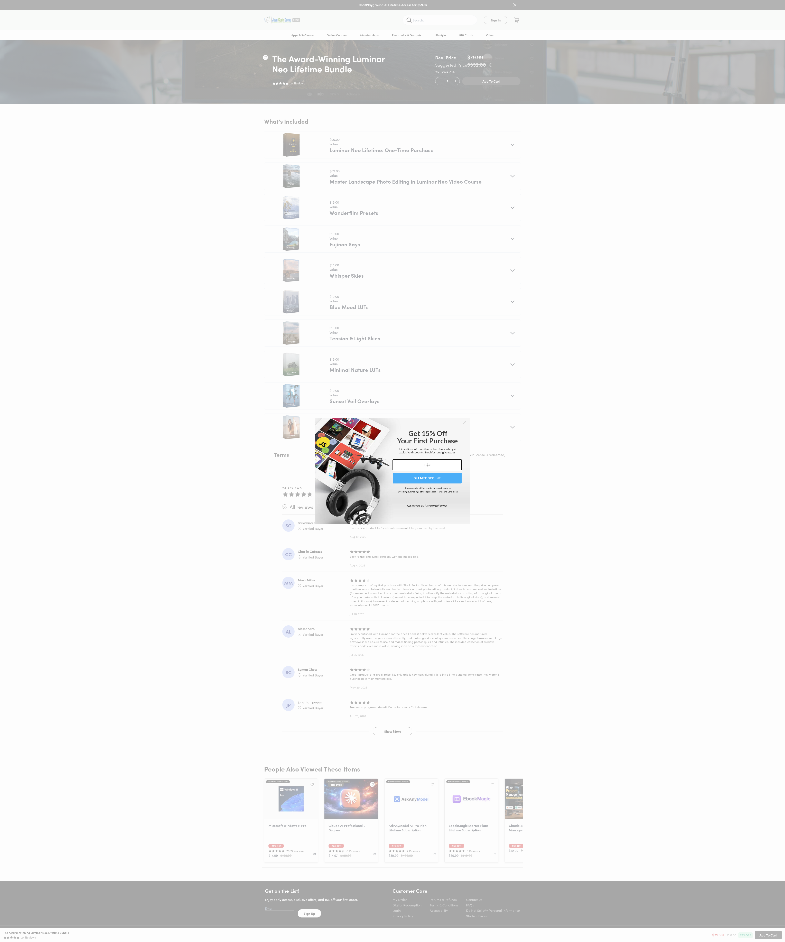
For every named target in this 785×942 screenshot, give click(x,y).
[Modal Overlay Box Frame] (392, 471)
